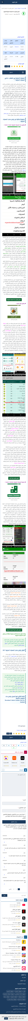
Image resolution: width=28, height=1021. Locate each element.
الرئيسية (23, 8)
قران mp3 (20, 688)
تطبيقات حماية (6, 997)
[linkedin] (9, 745)
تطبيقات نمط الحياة (21, 999)
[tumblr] (4, 745)
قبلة (14, 691)
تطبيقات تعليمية (14, 997)
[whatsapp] (14, 748)
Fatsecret (16, 47)
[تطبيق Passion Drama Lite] (14, 948)
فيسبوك (24, 170)
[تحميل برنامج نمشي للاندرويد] (23, 761)
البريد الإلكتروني (22, 808)
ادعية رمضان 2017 (19, 684)
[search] (2, 2)
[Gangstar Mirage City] (14, 961)
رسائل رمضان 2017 (19, 682)
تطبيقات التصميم (10, 991)
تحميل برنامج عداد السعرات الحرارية (14, 300)
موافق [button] (6, 1018)
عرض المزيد (11, 1018)
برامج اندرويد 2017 (13, 656)
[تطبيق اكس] (14, 918)
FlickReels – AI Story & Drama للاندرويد (18, 1006)
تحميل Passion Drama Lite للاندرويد (19, 1009)
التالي (10, 889)
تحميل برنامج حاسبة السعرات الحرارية (14, 630)
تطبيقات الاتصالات (18, 991)
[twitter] (19, 745)
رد (4, 842)
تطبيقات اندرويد (18, 8)
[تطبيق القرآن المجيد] (14, 931)
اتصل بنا (24, 977)
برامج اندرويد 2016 (21, 726)
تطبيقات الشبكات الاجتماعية (8, 994)
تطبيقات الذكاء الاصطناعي (20, 994)
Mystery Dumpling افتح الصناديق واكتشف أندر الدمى (16, 1012)
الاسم (24, 800)
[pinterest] (14, 745)
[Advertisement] (14, 27)
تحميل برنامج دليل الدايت (14, 478)
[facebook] (23, 745)
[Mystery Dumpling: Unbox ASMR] (14, 955)
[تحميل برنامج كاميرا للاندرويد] (6, 761)
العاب (24, 991)
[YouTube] (14, 905)
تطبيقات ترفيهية (22, 997)
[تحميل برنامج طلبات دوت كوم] (14, 761)
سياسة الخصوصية (22, 984)
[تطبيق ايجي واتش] (14, 911)
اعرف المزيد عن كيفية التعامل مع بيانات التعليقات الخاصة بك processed (16, 828)
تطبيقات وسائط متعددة (12, 999)
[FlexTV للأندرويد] (14, 968)
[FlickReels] (14, 942)
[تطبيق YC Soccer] (14, 924)
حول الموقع (23, 981)
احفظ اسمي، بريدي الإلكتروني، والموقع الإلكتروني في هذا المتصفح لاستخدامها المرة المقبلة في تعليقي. (14, 816)
